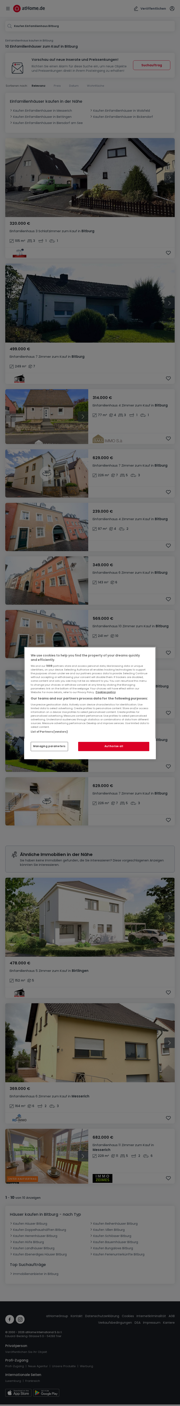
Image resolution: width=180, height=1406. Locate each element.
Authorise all (113, 746)
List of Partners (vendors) (49, 732)
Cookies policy (105, 692)
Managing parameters (49, 746)
